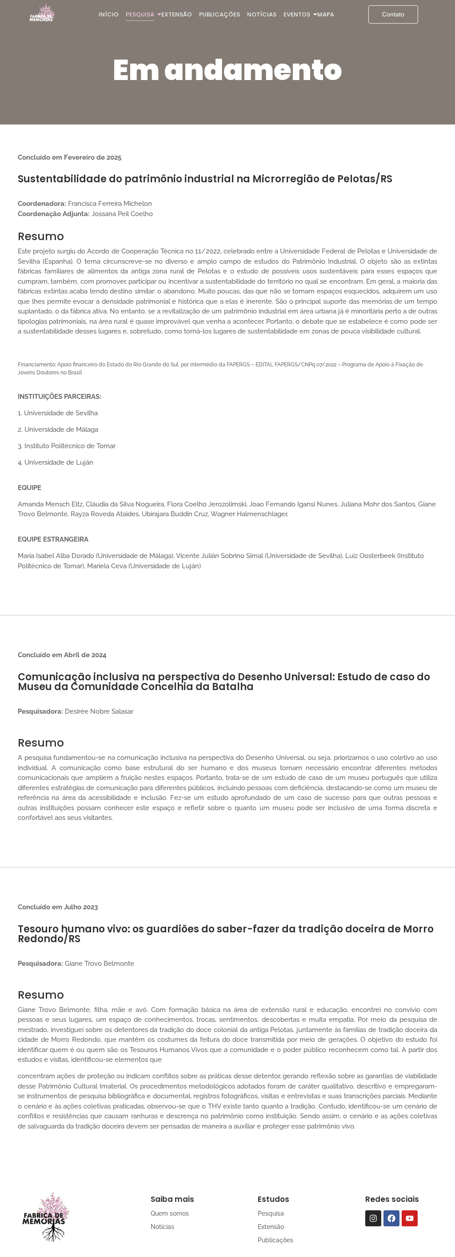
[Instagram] (373, 1218)
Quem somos (170, 1213)
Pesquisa (140, 14)
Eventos (296, 14)
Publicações (219, 14)
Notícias (261, 14)
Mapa (325, 14)
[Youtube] (410, 1218)
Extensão (176, 14)
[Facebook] (391, 1218)
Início (109, 14)
